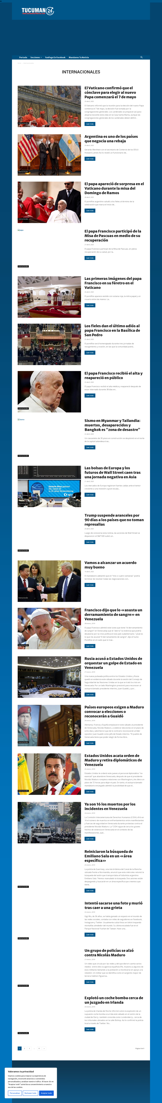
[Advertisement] (81, 37)
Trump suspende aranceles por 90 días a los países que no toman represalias (114, 520)
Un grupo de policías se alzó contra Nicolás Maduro (109, 952)
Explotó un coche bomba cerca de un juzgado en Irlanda (114, 1000)
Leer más (90, 124)
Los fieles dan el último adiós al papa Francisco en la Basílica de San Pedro (112, 330)
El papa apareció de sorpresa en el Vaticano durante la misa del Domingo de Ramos (114, 188)
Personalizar (15, 1093)
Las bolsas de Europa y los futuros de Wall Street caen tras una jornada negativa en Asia (113, 472)
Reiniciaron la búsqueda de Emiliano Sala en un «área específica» (109, 856)
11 (39, 1048)
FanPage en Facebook (55, 57)
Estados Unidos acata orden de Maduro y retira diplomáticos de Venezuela (113, 760)
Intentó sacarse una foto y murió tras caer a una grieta (114, 905)
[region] (31, 1083)
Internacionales (23, 123)
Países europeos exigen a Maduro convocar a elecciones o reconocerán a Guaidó (114, 711)
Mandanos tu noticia (79, 57)
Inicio (19, 63)
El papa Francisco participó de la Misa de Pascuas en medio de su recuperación (113, 235)
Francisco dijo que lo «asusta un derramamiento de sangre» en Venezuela (113, 614)
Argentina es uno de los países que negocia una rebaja (111, 138)
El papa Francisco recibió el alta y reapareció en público (114, 375)
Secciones (35, 57)
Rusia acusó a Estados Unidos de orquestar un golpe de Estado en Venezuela (113, 663)
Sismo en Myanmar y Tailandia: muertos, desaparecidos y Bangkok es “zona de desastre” (112, 425)
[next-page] (44, 1048)
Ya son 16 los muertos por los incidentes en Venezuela (110, 806)
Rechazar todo (30, 1093)
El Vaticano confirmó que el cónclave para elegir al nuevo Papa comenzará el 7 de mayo (110, 92)
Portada (23, 57)
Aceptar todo (46, 1093)
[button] (141, 57)
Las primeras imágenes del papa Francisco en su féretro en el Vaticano (113, 283)
